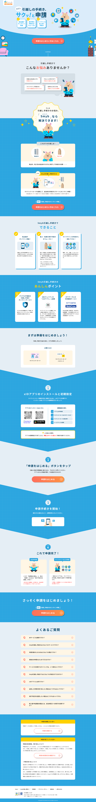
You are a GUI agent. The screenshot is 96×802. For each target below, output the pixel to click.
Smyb (16, 789)
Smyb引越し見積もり (24, 789)
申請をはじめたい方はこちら (47, 41)
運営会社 (52, 789)
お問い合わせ (59, 789)
